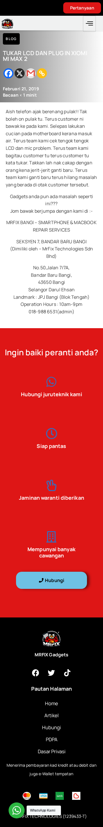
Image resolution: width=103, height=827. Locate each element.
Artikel (51, 715)
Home (51, 703)
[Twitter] (51, 672)
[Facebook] (8, 73)
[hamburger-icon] (89, 24)
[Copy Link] (42, 73)
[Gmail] (31, 73)
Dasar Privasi (52, 751)
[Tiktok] (67, 672)
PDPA (52, 739)
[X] (20, 73)
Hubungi (51, 727)
